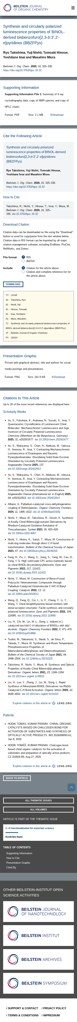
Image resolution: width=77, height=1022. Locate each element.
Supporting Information (19, 853)
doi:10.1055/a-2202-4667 (22, 533)
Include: (8, 268)
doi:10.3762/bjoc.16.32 (25, 213)
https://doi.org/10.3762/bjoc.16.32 (22, 70)
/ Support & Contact (22, 1008)
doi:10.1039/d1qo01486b (22, 633)
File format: (10, 257)
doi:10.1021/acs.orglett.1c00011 (26, 676)
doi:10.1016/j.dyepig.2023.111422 (27, 572)
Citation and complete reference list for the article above (48, 273)
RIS (28, 257)
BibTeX (30, 261)
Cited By (11, 867)
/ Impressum (51, 1015)
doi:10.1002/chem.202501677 (51, 439)
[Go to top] (71, 787)
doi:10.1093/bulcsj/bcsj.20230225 (38, 550)
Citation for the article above (42, 268)
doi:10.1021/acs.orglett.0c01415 (40, 693)
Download (57, 114)
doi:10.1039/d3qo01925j (46, 511)
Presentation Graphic (18, 862)
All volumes (38, 809)
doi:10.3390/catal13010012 (23, 593)
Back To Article (17, 778)
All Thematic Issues (38, 800)
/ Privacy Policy (54, 1008)
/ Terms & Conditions (22, 1015)
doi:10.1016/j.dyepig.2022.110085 (37, 615)
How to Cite (13, 858)
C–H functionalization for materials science (30, 828)
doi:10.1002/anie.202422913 (44, 497)
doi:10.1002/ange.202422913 (24, 468)
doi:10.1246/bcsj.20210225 (37, 658)
